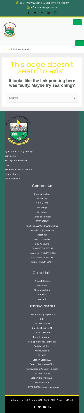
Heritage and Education (16, 160)
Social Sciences (12, 178)
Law (7, 165)
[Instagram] (55, 13)
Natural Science (12, 174)
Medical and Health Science (18, 169)
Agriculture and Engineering (19, 151)
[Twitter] (35, 13)
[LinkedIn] (49, 13)
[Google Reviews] (49, 407)
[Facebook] (29, 13)
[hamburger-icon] (77, 22)
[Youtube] (42, 13)
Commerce (10, 156)
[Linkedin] (44, 407)
